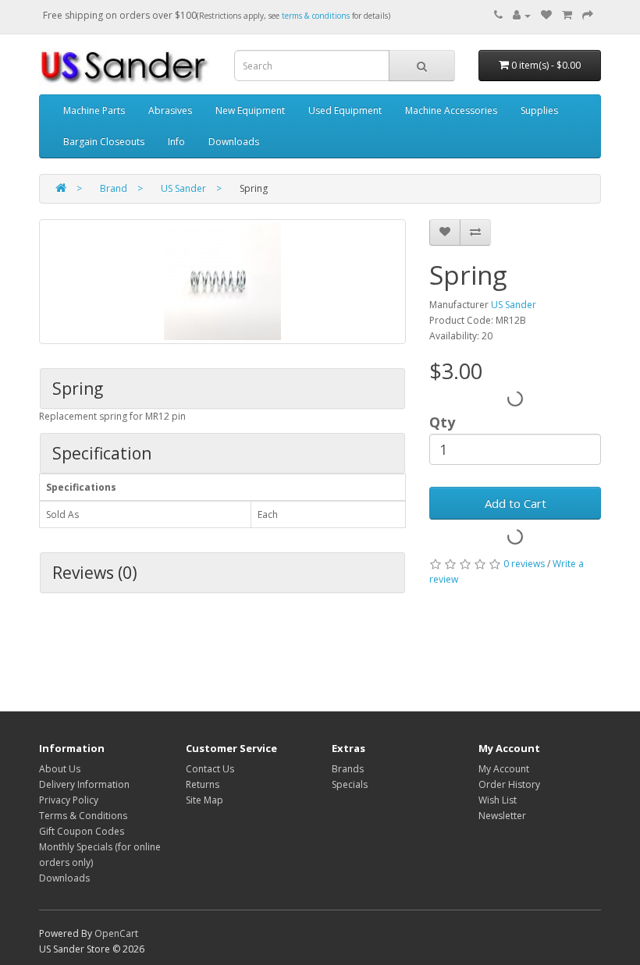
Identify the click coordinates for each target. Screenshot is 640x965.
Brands (348, 768)
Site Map (204, 800)
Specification (101, 453)
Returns (202, 784)
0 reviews (524, 563)
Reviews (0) (94, 573)
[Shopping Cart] (567, 15)
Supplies (539, 110)
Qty (442, 422)
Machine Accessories (451, 110)
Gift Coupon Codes (81, 831)
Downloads (233, 141)
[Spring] (222, 281)
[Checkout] (587, 15)
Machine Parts (94, 110)
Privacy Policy (68, 800)
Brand (113, 188)
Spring (77, 388)
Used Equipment (345, 110)
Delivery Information (84, 784)
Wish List (497, 800)
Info (176, 141)
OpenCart (116, 933)
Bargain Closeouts (103, 141)
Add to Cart (515, 503)
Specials (350, 784)
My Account (503, 768)
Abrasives (170, 110)
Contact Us (210, 768)
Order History (509, 784)
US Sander (183, 188)
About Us (59, 768)
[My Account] (522, 15)
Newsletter (502, 815)
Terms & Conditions (83, 815)
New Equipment (250, 110)
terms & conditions (316, 15)
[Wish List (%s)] (546, 15)
